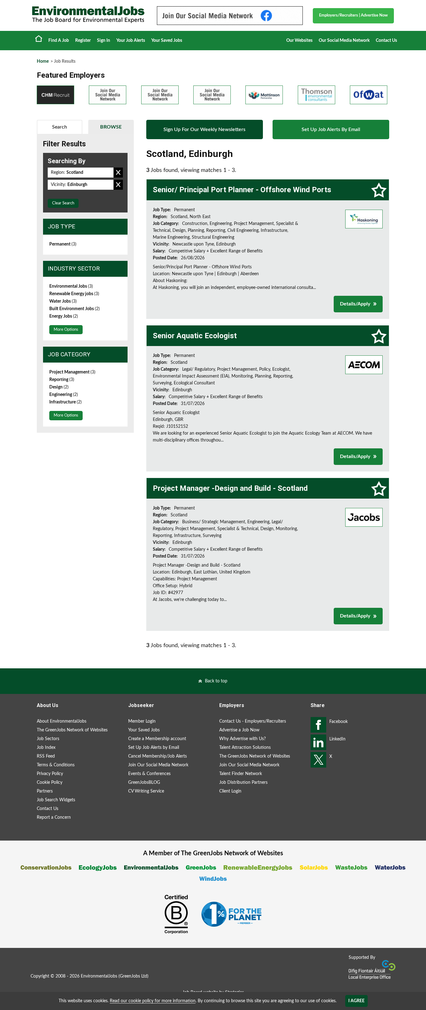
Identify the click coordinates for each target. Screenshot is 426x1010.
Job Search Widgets (56, 800)
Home (38, 38)
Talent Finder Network (240, 774)
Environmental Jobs (71, 286)
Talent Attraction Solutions (245, 747)
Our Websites (299, 40)
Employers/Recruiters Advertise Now (353, 15)
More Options (66, 330)
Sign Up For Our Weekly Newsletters (204, 129)
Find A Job (58, 40)
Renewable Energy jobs (74, 294)
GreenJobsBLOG (144, 782)
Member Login (142, 721)
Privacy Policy (50, 774)
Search (59, 126)
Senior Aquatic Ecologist (195, 335)
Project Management (72, 372)
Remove (118, 173)
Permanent (62, 244)
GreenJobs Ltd (133, 976)
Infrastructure (65, 402)
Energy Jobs (63, 316)
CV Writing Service (146, 791)
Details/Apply (355, 303)
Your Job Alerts (130, 40)
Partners (45, 791)
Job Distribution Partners (243, 782)
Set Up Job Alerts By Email (331, 129)
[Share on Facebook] (318, 725)
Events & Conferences (149, 774)
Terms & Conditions (56, 765)
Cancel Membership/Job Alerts (157, 756)
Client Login (230, 791)
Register (83, 40)
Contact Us (386, 40)
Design (59, 387)
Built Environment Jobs (74, 309)
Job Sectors (48, 739)
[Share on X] (318, 760)
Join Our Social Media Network (158, 765)
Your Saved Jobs (166, 40)
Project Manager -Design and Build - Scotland (230, 488)
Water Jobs (63, 301)
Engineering (63, 395)
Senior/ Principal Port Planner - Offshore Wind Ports (242, 189)
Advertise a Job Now (239, 730)
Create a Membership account (157, 739)
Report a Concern (54, 817)
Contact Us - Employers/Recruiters (252, 721)
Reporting (61, 380)
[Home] (88, 14)
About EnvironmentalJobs (61, 721)
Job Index (46, 747)
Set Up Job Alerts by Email (153, 747)
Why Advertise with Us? (242, 739)
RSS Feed (46, 756)
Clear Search (63, 203)
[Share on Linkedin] (318, 742)
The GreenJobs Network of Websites (72, 730)
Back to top (216, 681)
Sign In (103, 40)
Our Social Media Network (344, 40)
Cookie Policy (49, 782)
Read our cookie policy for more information (153, 1001)
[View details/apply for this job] (364, 219)
